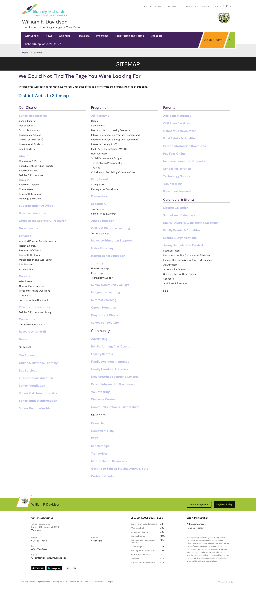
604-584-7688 (39, 540)
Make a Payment (199, 504)
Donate (158, 6)
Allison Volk (96, 540)
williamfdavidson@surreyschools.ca (48, 557)
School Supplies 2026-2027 (43, 44)
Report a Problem (195, 528)
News (49, 36)
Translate (188, 6)
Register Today (212, 40)
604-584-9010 (39, 549)
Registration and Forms (129, 36)
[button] (230, 39)
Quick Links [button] (171, 6)
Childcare (157, 36)
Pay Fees (147, 6)
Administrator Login (196, 524)
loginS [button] (203, 6)
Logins (110, 581)
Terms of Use (74, 581)
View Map (36, 530)
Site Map (87, 581)
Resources (83, 36)
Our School (32, 36)
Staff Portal (99, 581)
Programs (102, 36)
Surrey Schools (29, 581)
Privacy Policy (58, 581)
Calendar (64, 36)
